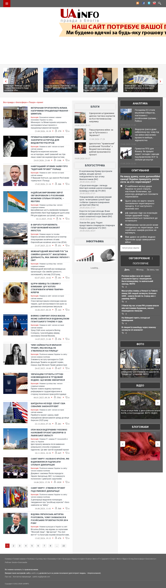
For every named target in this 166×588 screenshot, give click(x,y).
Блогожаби (140, 426)
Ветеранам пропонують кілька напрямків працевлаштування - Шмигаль (50, 111)
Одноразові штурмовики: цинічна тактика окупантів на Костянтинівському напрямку (102, 117)
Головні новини (19, 559)
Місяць (140, 269)
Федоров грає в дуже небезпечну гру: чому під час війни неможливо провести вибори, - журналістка (147, 135)
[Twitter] (148, 3)
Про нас (8, 577)
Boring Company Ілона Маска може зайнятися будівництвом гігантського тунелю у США (50, 319)
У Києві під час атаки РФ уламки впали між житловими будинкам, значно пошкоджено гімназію (140, 308)
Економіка (52, 559)
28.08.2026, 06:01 (87, 231)
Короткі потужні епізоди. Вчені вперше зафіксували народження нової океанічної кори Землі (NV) (96, 214)
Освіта (88, 559)
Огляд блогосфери (136, 559)
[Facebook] (143, 3)
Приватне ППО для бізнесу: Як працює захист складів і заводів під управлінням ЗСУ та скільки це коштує (147, 154)
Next (161, 81)
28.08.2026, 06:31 (87, 219)
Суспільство (41, 559)
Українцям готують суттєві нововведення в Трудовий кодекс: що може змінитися (48, 377)
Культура (66, 559)
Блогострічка (95, 165)
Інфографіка (95, 241)
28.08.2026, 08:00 (87, 182)
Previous (5, 81)
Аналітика (140, 103)
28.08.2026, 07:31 (87, 193)
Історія (81, 559)
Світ (59, 559)
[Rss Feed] (137, 3)
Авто (94, 559)
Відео (140, 385)
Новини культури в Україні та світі (53, 527)
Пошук (32, 102)
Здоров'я (105, 559)
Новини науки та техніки (49, 234)
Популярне (140, 263)
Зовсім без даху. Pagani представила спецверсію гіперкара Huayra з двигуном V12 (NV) (97, 225)
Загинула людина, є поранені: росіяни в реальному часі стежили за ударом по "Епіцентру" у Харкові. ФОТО (140, 371)
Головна (8, 559)
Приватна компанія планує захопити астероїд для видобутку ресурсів (47, 140)
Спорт (112, 559)
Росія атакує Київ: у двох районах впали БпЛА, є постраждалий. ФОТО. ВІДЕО (140, 411)
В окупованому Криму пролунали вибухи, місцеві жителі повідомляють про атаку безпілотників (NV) (95, 175)
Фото (140, 344)
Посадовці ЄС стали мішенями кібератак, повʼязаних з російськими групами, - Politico (146, 115)
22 (64, 546)
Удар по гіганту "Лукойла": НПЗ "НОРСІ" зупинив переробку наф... (60, 87)
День (127, 269)
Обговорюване (139, 258)
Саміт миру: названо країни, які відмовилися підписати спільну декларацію (50, 462)
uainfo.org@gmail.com (41, 577)
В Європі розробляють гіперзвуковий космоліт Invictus (45, 227)
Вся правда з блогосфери (15, 102)
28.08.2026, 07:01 (87, 208)
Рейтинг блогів (11, 562)
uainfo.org (35, 573)
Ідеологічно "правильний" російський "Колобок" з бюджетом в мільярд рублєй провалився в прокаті (102, 149)
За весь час (153, 269)
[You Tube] (154, 3)
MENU (6, 3)
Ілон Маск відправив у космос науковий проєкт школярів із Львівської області (49, 432)
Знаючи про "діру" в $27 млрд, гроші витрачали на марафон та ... (140, 87)
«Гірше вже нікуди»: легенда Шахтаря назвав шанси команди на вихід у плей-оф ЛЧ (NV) (95, 188)
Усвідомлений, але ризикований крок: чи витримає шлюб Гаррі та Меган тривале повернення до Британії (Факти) (95, 201)
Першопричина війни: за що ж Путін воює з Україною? (101, 132)
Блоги (95, 106)
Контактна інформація (22, 577)
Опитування (140, 170)
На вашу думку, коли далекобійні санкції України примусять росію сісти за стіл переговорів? (140, 179)
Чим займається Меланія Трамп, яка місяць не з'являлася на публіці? (46, 348)
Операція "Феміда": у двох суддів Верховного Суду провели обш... (17, 87)
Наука (74, 559)
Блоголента (150, 559)
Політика (30, 559)
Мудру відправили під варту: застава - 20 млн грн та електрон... (99, 87)
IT (99, 559)
